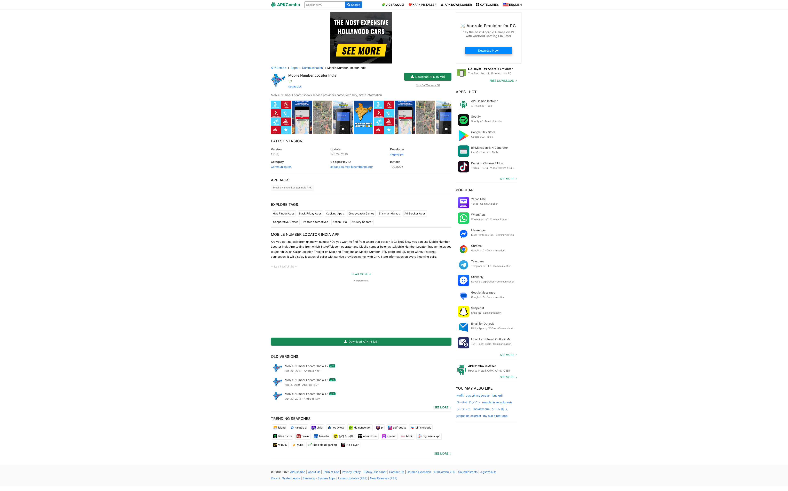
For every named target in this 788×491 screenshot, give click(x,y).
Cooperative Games (285, 221)
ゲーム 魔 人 (500, 409)
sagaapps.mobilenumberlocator (351, 166)
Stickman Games (389, 213)
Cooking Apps (335, 213)
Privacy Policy (351, 472)
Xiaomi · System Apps (285, 478)
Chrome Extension (419, 472)
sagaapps (295, 86)
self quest (399, 427)
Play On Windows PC (428, 85)
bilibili (409, 436)
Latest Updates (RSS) (352, 478)
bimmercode (423, 427)
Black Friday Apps (310, 213)
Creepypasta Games (361, 213)
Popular (465, 190)
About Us (314, 472)
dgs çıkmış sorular (478, 395)
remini (305, 436)
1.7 (275, 154)
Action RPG (340, 221)
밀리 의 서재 (346, 436)
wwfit (460, 395)
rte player (352, 444)
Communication (281, 166)
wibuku (282, 444)
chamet (391, 436)
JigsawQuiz (488, 472)
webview (338, 427)
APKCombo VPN (445, 472)
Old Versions (284, 356)
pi (382, 427)
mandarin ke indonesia (497, 402)
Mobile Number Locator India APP (305, 234)
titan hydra (285, 436)
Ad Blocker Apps (415, 213)
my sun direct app (495, 415)
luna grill (497, 395)
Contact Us (396, 472)
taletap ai (301, 427)
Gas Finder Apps (283, 213)
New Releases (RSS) (383, 478)
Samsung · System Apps (319, 478)
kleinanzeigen (362, 427)
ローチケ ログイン (468, 402)
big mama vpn (431, 436)
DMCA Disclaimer (374, 472)
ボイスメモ (463, 409)
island (282, 427)
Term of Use (331, 472)
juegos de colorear (468, 415)
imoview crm (481, 409)
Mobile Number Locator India (312, 75)
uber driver (370, 436)
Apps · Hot (466, 92)
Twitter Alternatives (315, 221)
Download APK (430, 76)
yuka (300, 444)
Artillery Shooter (362, 221)
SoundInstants (468, 472)
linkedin (324, 436)
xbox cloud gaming (325, 444)
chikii (320, 427)
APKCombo (278, 67)
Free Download (501, 80)
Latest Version (286, 141)
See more (441, 407)
